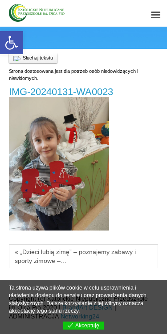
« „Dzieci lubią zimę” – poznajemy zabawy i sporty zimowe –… (75, 256)
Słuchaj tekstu (38, 57)
